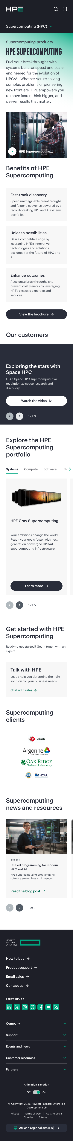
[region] (36, 384)
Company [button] (13, 1023)
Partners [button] (12, 1069)
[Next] (19, 416)
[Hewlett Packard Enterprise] (14, 9)
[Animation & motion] (36, 1092)
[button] (55, 9)
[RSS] (56, 1007)
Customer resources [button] (20, 1058)
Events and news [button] (18, 1046)
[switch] (36, 1092)
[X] (17, 1007)
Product (19, 967)
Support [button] (12, 1035)
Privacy (14, 1113)
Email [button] (15, 976)
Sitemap (44, 1117)
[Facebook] (40, 1007)
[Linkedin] (9, 1007)
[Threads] (33, 1007)
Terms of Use (33, 1113)
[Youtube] (48, 1007)
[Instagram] (25, 1007)
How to (15, 958)
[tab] (12, 469)
